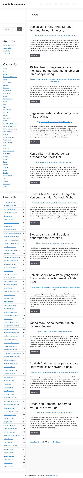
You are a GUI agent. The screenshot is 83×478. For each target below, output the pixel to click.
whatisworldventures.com (12, 353)
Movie (5, 159)
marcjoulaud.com (9, 209)
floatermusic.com (9, 432)
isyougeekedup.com (10, 284)
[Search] (19, 29)
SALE (67, 4)
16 (43, 442)
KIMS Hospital (7, 143)
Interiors (6, 134)
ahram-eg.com (9, 418)
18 (49, 442)
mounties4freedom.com (12, 404)
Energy (5, 96)
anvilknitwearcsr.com (14, 4)
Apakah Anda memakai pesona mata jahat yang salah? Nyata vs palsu (54, 365)
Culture (5, 85)
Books (5, 71)
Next (58, 442)
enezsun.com (8, 298)
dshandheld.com (9, 367)
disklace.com (8, 319)
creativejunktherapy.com (12, 356)
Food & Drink (7, 110)
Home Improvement (9, 126)
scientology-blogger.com (12, 315)
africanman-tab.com (10, 446)
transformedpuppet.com (12, 257)
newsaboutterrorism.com (12, 250)
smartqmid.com (9, 391)
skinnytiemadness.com (11, 326)
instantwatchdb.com (10, 350)
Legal (5, 145)
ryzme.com (7, 384)
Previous (33, 442)
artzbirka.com (8, 439)
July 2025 (6, 51)
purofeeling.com (9, 377)
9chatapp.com (8, 216)
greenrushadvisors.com (11, 243)
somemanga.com (9, 278)
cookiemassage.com (10, 346)
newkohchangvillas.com (11, 291)
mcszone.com (8, 302)
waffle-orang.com (10, 415)
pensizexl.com (8, 459)
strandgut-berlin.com (11, 260)
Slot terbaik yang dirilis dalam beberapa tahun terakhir (49, 236)
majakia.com (8, 226)
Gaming (5, 115)
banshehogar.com (10, 305)
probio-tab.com (9, 456)
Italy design (7, 140)
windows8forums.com (11, 322)
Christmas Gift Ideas (10, 77)
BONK (5, 68)
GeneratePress (53, 475)
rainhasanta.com (9, 374)
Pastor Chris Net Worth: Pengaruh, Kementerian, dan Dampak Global (53, 195)
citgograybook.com (10, 202)
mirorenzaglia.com (10, 230)
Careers (5, 74)
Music (5, 162)
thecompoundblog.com (11, 240)
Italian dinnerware (9, 137)
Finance (5, 104)
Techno (5, 181)
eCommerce (7, 90)
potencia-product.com (11, 329)
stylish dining (7, 175)
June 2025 (6, 53)
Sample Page (58, 4)
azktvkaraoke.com (10, 408)
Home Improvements (10, 129)
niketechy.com (8, 466)
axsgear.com (8, 422)
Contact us (75, 4)
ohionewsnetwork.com (11, 236)
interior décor (7, 132)
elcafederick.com (9, 254)
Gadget (5, 112)
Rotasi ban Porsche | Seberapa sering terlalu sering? (50, 405)
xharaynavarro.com (10, 398)
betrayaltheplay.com (10, 281)
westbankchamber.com (11, 332)
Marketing (6, 153)
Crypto (5, 79)
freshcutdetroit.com (10, 212)
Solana (5, 167)
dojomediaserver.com (11, 339)
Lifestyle (6, 148)
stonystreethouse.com (11, 401)
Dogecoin (6, 88)
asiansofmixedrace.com (11, 223)
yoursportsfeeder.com (11, 363)
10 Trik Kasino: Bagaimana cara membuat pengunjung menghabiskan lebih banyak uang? (54, 71)
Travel (5, 186)
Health (5, 121)
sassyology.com (9, 380)
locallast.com (8, 463)
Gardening (6, 118)
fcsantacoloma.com (10, 370)
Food (4, 107)
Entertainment (7, 99)
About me (49, 4)
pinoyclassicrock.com (11, 411)
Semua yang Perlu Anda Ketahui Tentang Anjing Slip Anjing (51, 28)
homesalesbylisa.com (11, 274)
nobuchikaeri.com (9, 425)
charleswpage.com (10, 264)
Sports (5, 173)
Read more (35, 55)
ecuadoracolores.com (11, 267)
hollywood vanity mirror (10, 123)
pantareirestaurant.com (11, 343)
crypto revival (7, 82)
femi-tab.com (8, 442)
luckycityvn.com (9, 308)
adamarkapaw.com (10, 360)
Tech (4, 178)
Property (6, 164)
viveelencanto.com (10, 247)
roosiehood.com (9, 387)
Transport (6, 184)
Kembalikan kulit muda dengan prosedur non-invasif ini (50, 155)
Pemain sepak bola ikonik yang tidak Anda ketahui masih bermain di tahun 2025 (54, 278)
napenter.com (8, 271)
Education (6, 93)
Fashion (5, 101)
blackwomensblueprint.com (13, 233)
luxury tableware (8, 151)
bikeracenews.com (10, 206)
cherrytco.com (8, 288)
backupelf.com (8, 219)
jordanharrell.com (9, 295)
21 (54, 442)
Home (41, 4)
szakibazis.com (9, 449)
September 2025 (8, 45)
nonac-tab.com (9, 452)
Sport (5, 170)
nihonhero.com (9, 394)
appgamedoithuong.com (12, 435)
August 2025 (7, 48)
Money (5, 156)
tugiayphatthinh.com (10, 428)
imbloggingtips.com (10, 312)
